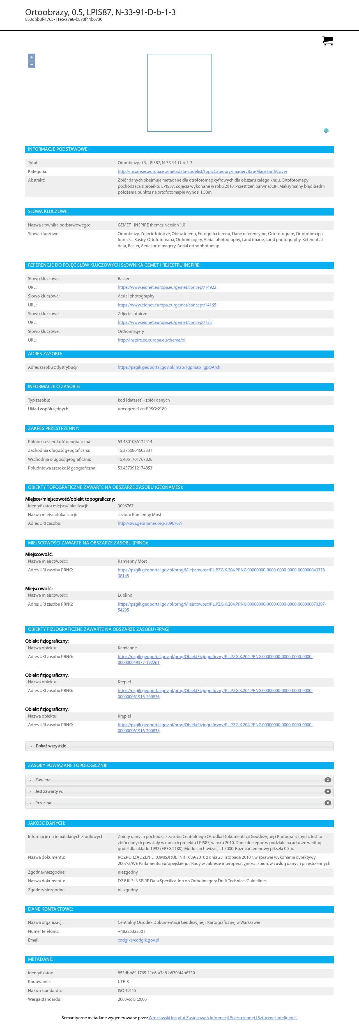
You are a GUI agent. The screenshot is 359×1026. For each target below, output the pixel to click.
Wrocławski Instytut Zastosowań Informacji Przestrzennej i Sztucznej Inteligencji (223, 1018)
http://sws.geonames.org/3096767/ (150, 523)
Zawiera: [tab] (182, 780)
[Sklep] (327, 41)
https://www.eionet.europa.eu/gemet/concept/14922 (167, 287)
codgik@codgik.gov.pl (138, 940)
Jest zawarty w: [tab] (182, 791)
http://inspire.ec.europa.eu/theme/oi (151, 340)
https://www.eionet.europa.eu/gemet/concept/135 (165, 322)
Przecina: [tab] (182, 803)
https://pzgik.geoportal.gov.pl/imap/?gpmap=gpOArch (169, 367)
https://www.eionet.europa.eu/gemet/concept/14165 (167, 305)
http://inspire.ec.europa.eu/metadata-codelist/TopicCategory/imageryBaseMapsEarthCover (202, 172)
